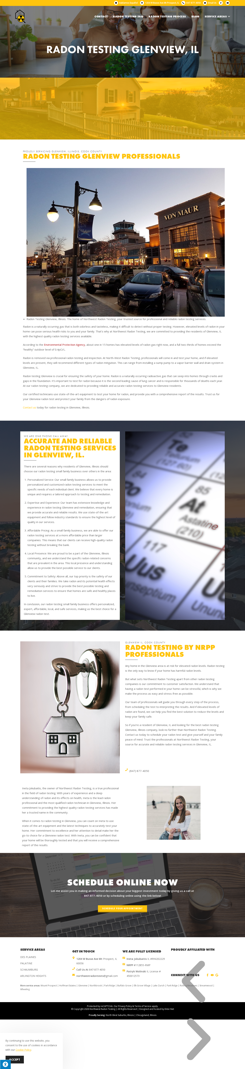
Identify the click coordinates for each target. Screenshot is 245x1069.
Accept (14, 1059)
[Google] (216, 975)
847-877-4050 (93, 895)
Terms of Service (143, 1006)
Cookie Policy (23, 1049)
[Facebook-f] (207, 975)
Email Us (212, 2)
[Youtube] (212, 975)
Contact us (29, 407)
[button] (122, 908)
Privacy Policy (125, 1006)
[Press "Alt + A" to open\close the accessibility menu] (5, 1064)
